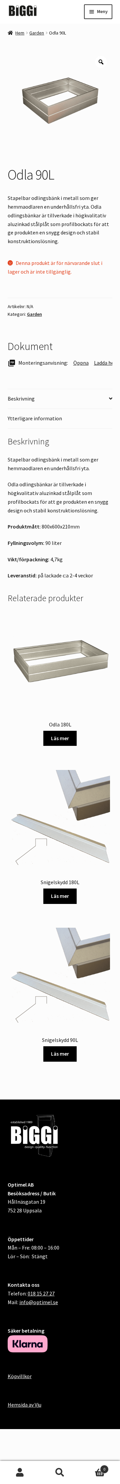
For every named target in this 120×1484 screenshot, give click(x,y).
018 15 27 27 (41, 1293)
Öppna (81, 362)
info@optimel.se (38, 1302)
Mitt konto (20, 1472)
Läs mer (60, 738)
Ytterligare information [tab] (35, 418)
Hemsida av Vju (24, 1404)
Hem (19, 33)
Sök (60, 1472)
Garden (36, 33)
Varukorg (92, 1467)
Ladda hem (106, 362)
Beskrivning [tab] (21, 398)
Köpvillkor (20, 1376)
